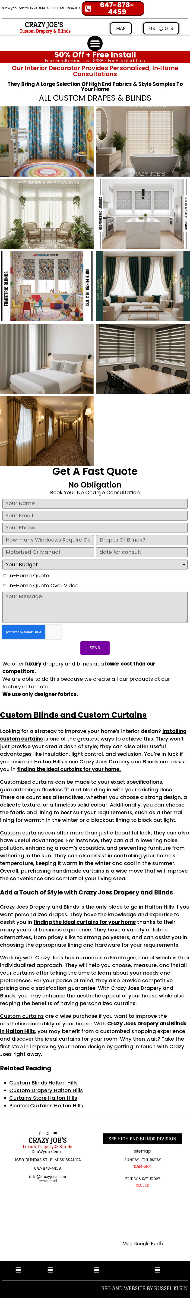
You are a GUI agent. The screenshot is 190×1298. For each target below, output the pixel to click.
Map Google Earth (142, 1244)
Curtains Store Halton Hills (43, 1098)
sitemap (142, 1151)
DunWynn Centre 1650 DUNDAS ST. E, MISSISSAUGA (41, 8)
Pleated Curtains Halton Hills (46, 1105)
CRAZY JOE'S (44, 25)
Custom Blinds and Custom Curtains (73, 715)
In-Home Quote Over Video (43, 585)
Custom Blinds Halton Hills (43, 1082)
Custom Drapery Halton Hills (46, 1090)
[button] (95, 43)
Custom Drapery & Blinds (45, 31)
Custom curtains (22, 832)
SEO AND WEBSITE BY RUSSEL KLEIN (144, 1288)
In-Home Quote (28, 575)
